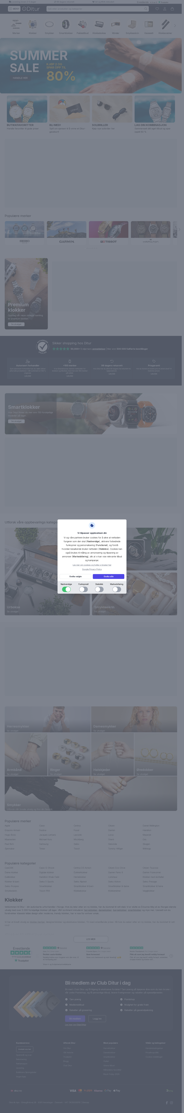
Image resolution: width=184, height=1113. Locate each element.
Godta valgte (75, 576)
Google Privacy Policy (92, 569)
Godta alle (109, 576)
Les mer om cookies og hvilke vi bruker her (92, 565)
